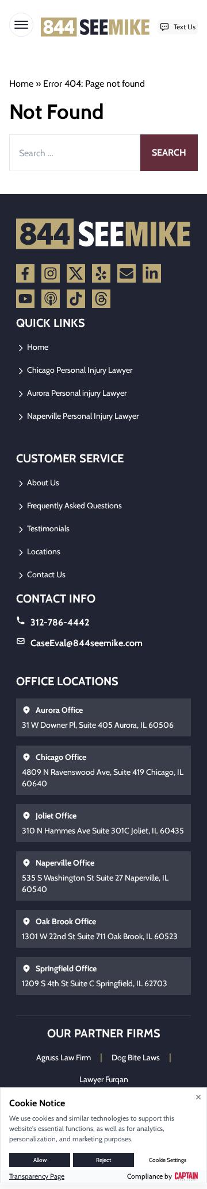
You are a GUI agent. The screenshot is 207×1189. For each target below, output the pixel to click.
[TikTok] (76, 298)
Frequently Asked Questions (73, 505)
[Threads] (101, 298)
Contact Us (45, 574)
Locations (42, 551)
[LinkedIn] (152, 273)
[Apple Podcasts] (50, 298)
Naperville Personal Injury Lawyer (82, 416)
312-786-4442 (59, 622)
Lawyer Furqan (103, 1079)
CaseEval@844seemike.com (86, 643)
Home (21, 83)
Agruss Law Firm (63, 1057)
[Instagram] (50, 273)
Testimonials (47, 528)
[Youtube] (25, 298)
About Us (42, 482)
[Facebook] (25, 273)
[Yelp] (101, 273)
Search (169, 152)
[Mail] (126, 273)
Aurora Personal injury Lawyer (75, 393)
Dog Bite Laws (136, 1057)
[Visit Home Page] (95, 27)
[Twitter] (76, 273)
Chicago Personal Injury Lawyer (78, 370)
